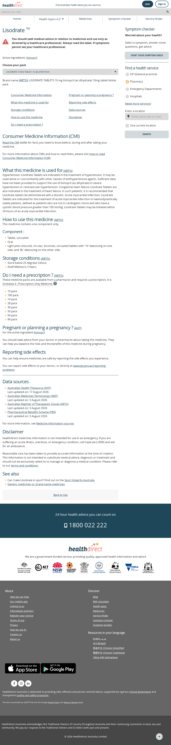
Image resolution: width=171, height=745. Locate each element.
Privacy (14, 625)
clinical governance (140, 691)
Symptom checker (119, 19)
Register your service (21, 615)
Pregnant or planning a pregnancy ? (91, 95)
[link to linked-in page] (28, 683)
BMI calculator (101, 601)
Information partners (22, 611)
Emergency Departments (146, 89)
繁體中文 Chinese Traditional (109, 652)
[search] (167, 11)
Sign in (162, 4)
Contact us (16, 634)
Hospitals (136, 96)
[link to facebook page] (14, 683)
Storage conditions (23, 110)
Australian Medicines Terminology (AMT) (33, 396)
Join (147, 4)
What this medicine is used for (30, 102)
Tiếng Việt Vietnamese (105, 657)
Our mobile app (19, 601)
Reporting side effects (82, 102)
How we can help (19, 596)
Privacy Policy (53, 702)
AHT (78, 328)
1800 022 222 (87, 525)
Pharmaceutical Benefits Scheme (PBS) (32, 412)
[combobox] (85, 11)
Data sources (77, 110)
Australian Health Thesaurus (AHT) (29, 388)
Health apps (100, 606)
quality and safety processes (32, 695)
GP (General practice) (143, 74)
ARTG (23, 80)
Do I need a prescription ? (27, 124)
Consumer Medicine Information (31, 95)
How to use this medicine (27, 117)
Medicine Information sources (55, 423)
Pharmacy (136, 81)
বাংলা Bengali (99, 643)
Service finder (154, 19)
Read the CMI (11, 142)
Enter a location (135, 111)
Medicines (85, 19)
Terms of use (17, 620)
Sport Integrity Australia (79, 480)
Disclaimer (75, 117)
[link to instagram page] (21, 683)
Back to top (60, 495)
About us (15, 639)
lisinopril (31, 58)
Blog (95, 596)
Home (17, 19)
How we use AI (18, 629)
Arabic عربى (99, 638)
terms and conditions (24, 465)
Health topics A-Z (50, 19)
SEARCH (147, 134)
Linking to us (17, 606)
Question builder (102, 625)
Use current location (143, 125)
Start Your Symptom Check (147, 55)
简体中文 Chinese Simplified (108, 648)
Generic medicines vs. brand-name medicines (36, 484)
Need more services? (138, 103)
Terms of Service (71, 702)
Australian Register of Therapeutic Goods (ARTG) (38, 404)
